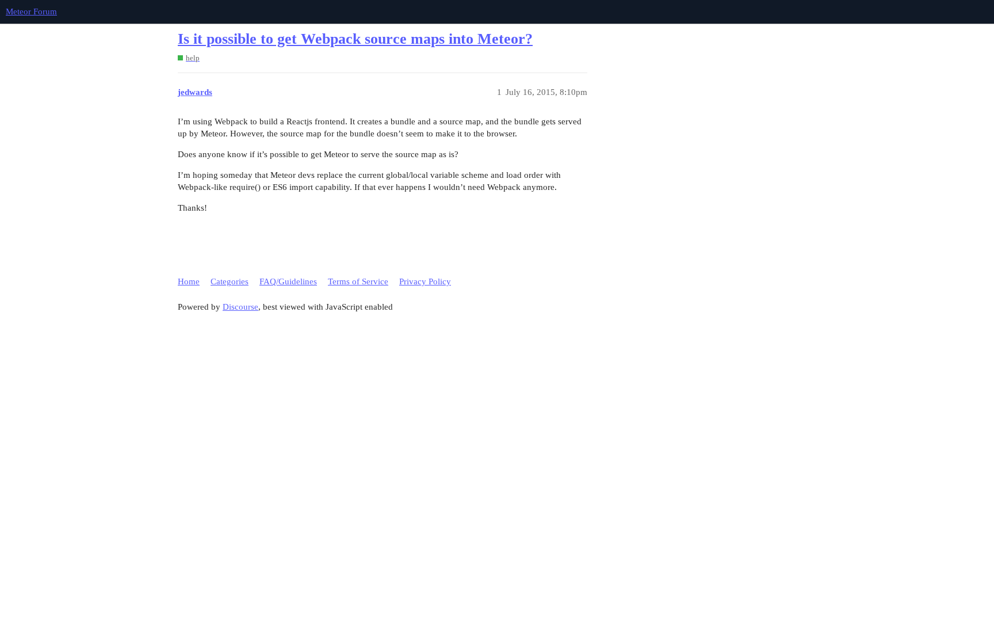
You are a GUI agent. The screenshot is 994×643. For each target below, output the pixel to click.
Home (189, 281)
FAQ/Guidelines (288, 281)
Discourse (240, 306)
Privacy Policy (425, 281)
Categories (229, 281)
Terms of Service (358, 281)
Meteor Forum (31, 11)
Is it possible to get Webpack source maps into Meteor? (355, 39)
